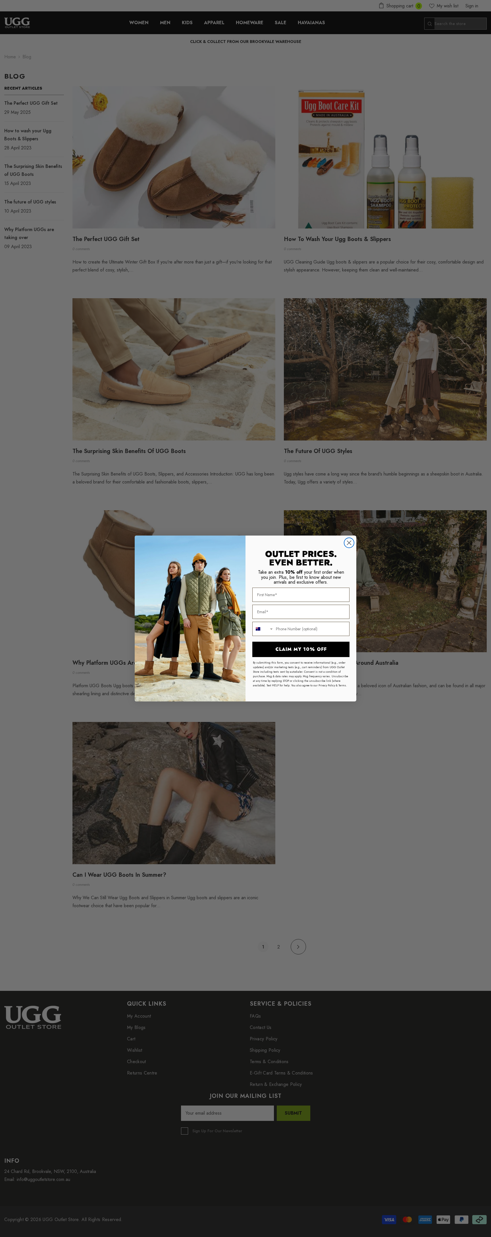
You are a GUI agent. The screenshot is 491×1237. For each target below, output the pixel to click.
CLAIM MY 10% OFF (301, 649)
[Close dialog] (349, 543)
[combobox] (263, 629)
